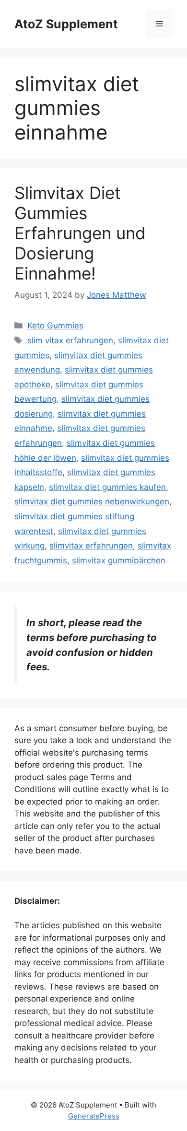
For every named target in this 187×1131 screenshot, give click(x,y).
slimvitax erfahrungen (91, 545)
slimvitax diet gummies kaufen (107, 487)
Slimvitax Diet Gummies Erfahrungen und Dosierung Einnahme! (80, 233)
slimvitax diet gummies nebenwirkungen (91, 501)
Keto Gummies (55, 325)
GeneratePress (93, 1115)
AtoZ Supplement (66, 24)
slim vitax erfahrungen (70, 340)
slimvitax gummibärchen (118, 560)
